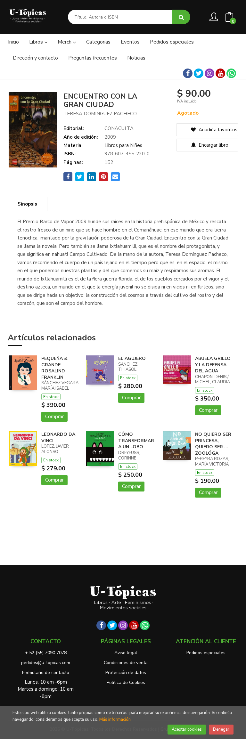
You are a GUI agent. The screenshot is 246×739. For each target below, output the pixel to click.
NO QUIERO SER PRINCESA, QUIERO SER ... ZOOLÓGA (213, 443)
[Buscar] (181, 17)
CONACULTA (119, 128)
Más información (115, 719)
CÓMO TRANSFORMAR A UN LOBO (136, 440)
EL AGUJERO (132, 358)
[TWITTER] (198, 73)
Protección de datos (125, 673)
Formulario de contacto (45, 673)
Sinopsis (27, 204)
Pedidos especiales (206, 653)
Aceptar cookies (187, 729)
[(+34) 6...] (231, 73)
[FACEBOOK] (188, 73)
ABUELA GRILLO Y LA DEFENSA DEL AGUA (213, 364)
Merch (65, 41)
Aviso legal (125, 653)
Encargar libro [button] (212, 145)
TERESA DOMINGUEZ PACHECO (100, 113)
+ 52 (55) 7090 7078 (46, 653)
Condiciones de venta (126, 663)
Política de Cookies (126, 682)
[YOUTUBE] (220, 73)
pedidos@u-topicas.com (45, 663)
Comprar (54, 416)
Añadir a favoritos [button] (217, 129)
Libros (36, 41)
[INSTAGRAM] (209, 73)
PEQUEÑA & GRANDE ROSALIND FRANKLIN (54, 367)
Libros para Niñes (123, 145)
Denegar (221, 729)
